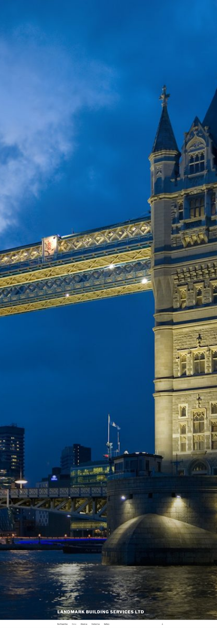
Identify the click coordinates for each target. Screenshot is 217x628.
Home (74, 624)
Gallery (106, 624)
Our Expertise (62, 624)
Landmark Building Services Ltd (100, 611)
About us (84, 624)
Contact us (96, 624)
